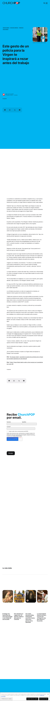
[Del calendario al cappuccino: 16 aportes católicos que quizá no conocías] (19, 596)
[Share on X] (14, 110)
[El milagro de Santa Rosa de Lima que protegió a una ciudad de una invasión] (7, 596)
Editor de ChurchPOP (10, 93)
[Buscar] (44, 3)
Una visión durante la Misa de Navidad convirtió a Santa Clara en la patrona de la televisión (30, 618)
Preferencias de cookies (7, 698)
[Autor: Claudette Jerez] (16, 600)
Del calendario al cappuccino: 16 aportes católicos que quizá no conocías (18, 616)
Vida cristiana (5, 29)
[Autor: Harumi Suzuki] (39, 600)
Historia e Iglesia (6, 27)
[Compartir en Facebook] (4, 110)
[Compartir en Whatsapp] (9, 110)
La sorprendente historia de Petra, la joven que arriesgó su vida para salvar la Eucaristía (41, 617)
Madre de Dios (18, 333)
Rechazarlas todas (44, 698)
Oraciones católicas (14, 27)
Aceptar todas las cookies (32, 698)
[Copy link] (19, 110)
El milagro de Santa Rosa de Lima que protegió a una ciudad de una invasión (7, 616)
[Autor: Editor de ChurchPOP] (3, 94)
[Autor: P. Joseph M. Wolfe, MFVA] (27, 600)
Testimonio (21, 27)
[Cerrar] (48, 694)
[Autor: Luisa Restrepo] (4, 600)
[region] (25, 696)
